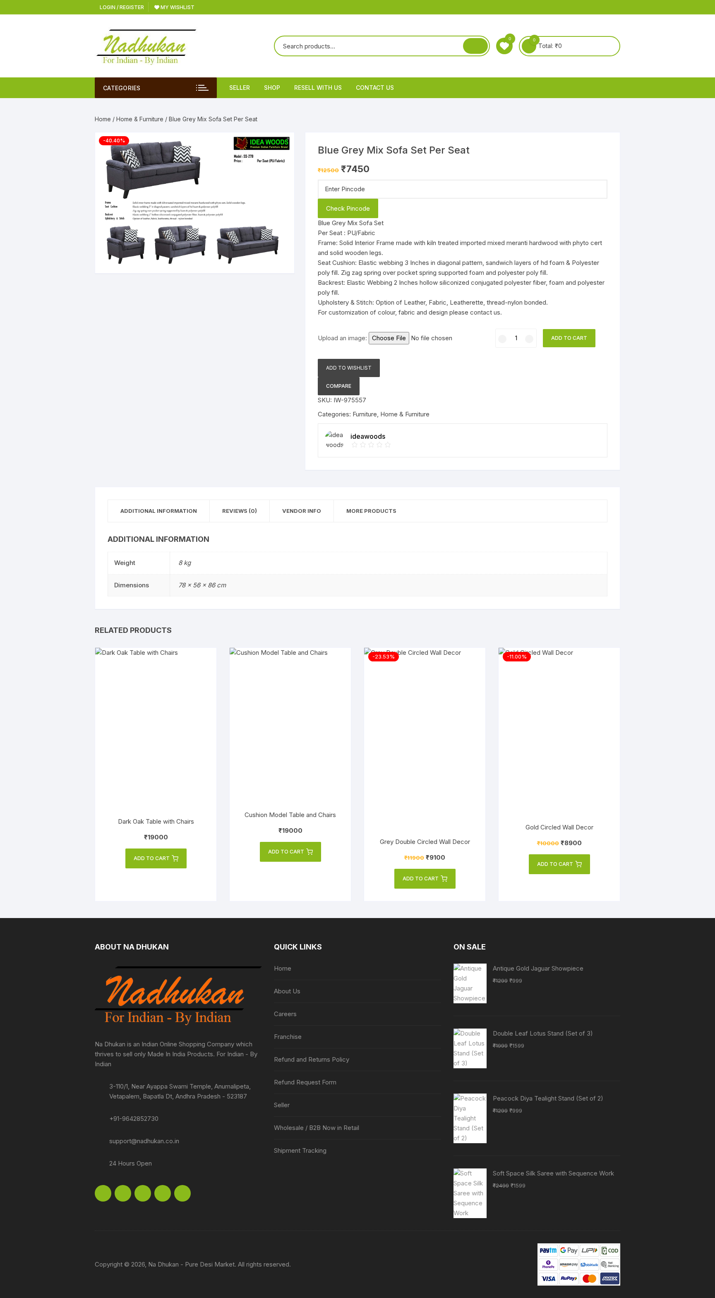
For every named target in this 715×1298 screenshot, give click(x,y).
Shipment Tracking (300, 1150)
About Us (287, 991)
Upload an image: (343, 338)
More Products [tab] (371, 510)
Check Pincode (348, 208)
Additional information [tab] (158, 510)
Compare (338, 386)
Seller (239, 87)
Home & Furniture (139, 119)
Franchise (288, 1037)
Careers (285, 1014)
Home (103, 119)
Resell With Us (318, 87)
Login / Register (121, 7)
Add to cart (569, 338)
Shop (272, 87)
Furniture (365, 414)
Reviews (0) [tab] (239, 510)
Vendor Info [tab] (301, 510)
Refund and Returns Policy (311, 1059)
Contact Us (375, 87)
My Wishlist (176, 7)
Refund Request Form (305, 1082)
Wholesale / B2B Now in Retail (316, 1128)
